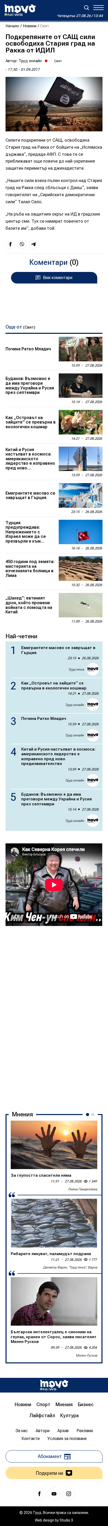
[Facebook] (39, 1493)
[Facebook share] (10, 244)
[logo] (20, 10)
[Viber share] (21, 244)
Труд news (76, 669)
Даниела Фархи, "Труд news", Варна (70, 1267)
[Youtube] (54, 1493)
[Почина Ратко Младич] (80, 349)
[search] (86, 7)
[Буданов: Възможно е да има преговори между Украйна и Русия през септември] (80, 385)
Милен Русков (86, 1355)
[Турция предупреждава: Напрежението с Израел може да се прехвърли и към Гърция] (80, 532)
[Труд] (54, 1385)
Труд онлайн (30, 60)
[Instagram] (68, 1493)
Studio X (66, 1520)
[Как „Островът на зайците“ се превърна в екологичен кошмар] (80, 422)
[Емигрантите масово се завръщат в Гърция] (80, 495)
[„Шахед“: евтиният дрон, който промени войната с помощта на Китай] (80, 605)
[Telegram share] (33, 244)
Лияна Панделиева (82, 1189)
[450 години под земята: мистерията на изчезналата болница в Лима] (80, 568)
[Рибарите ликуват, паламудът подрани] (54, 1223)
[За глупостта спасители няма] (54, 1145)
